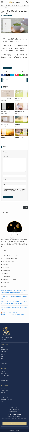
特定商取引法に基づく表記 (6, 399)
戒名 (2, 356)
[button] (3, 75)
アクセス (3, 392)
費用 (2, 358)
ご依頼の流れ (4, 363)
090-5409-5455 (15, 414)
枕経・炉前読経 (4, 349)
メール (5, 179)
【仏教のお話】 (6, 282)
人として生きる (4, 373)
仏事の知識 (3, 371)
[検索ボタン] (27, 2)
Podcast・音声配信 (5, 375)
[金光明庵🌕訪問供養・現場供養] (14, 2)
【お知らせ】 (6, 264)
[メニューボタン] (2, 2)
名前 (4, 174)
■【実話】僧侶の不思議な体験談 (10, 258)
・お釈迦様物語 (6, 276)
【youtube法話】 (6, 270)
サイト (4, 184)
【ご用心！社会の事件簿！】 (9, 261)
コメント (5, 156)
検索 (26, 207)
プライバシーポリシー (5, 397)
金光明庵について (4, 380)
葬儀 (2, 347)
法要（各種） (4, 351)
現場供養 (3, 354)
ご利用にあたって (4, 394)
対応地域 (3, 360)
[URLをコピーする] (25, 75)
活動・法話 (3, 378)
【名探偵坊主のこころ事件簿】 (10, 279)
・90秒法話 (5, 273)
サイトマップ (4, 388)
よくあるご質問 (4, 390)
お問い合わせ (4, 401)
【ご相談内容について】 (7, 15)
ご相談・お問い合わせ (15, 423)
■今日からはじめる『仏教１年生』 (10, 255)
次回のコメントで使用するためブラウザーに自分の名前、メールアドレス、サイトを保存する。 (14, 190)
